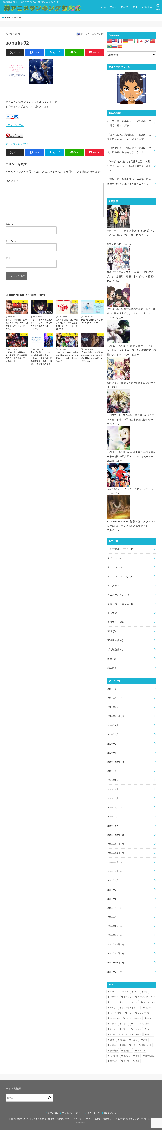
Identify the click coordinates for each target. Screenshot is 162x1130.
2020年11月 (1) (115, 716)
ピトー (125, 1029)
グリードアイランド (130, 1007)
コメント (12, 180)
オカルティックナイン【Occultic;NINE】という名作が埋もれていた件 (131, 233)
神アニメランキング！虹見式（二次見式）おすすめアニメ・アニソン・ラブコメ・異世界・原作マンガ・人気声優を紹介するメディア (80, 1118)
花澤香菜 (114, 1055)
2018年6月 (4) (115, 889)
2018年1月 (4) (115, 935)
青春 (138, 1061)
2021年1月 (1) (115, 707)
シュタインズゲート (146, 1013)
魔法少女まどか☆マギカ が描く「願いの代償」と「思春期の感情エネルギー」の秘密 (130, 274)
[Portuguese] (109, 46)
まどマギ (114, 997)
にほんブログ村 (15, 125)
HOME (7, 17)
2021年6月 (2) (115, 697)
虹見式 (127, 1055)
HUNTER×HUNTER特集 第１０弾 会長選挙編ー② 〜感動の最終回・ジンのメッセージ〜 (131, 454)
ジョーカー (115, 1018)
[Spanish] (120, 46)
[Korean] (147, 40)
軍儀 (138, 1055)
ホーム (103, 7)
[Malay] (152, 40)
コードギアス (116, 1013)
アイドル (114, 558)
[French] (120, 40)
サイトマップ (93, 1112)
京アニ (150, 1034)
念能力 (113, 1045)
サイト (9, 257)
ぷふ (146, 991)
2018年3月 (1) (115, 916)
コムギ (148, 1007)
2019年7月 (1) (115, 780)
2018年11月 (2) (115, 844)
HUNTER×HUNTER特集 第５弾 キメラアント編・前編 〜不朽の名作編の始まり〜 (130, 417)
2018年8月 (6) (115, 871)
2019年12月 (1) (115, 761)
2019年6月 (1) (115, 789)
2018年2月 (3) (115, 926)
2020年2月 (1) (115, 743)
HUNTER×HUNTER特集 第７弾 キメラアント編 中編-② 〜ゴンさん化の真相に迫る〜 (131, 523)
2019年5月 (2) (115, 798)
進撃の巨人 (150, 1055)
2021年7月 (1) (115, 688)
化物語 (134, 1039)
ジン (149, 1018)
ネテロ (125, 1023)
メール (11, 240)
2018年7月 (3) (115, 880)
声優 (135, 7)
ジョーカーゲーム (133, 1018)
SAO (136, 991)
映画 (111, 658)
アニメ (113, 7)
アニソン (125, 7)
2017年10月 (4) (115, 962)
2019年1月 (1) (115, 825)
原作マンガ (147, 7)
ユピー (150, 1029)
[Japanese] (141, 40)
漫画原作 (127, 1050)
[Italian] (136, 40)
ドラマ (112, 612)
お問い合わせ (114, 243)
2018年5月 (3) (115, 898)
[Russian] (114, 46)
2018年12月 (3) (115, 834)
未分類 (112, 667)
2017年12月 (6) (115, 944)
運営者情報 (52, 1112)
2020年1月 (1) (115, 752)
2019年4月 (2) (115, 807)
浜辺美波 (114, 1050)
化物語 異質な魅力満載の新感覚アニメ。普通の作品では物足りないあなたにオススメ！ (131, 311)
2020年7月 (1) (115, 734)
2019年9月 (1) (115, 770)
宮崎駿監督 (115, 640)
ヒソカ (113, 1029)
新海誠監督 (115, 649)
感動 (124, 1045)
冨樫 (112, 1039)
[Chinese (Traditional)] (109, 40)
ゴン (130, 1013)
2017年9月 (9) (115, 971)
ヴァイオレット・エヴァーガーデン (125, 1034)
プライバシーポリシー (72, 1112)
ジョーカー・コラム (120, 603)
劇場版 (123, 1039)
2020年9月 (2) (115, 725)
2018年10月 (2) (115, 853)
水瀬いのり (146, 1045)
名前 (9, 224)
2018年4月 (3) (115, 907)
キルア (113, 1007)
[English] (114, 40)
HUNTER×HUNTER (120, 549)
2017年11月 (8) (115, 953)
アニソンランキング (120, 576)
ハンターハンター (141, 1023)
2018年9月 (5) (115, 862)
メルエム (137, 1029)
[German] (125, 40)
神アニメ (141, 1050)
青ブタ (127, 1061)
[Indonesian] (131, 40)
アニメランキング (15, 144)
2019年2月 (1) (115, 816)
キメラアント (149, 1002)
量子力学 (114, 1061)
